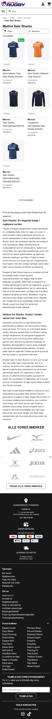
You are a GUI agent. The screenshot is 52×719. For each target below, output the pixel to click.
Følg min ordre (9, 579)
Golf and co (7, 650)
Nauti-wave (7, 662)
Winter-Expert (33, 666)
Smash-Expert (34, 637)
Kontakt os (26, 509)
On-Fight (6, 666)
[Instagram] (23, 714)
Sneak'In (31, 640)
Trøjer (12, 17)
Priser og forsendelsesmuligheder (18, 614)
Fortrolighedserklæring (13, 617)
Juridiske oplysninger (12, 608)
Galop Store (7, 647)
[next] (50, 457)
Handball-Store (9, 653)
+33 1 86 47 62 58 (26, 517)
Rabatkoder (7, 585)
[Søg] (9, 11)
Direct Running (9, 634)
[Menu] (3, 11)
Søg (14, 11)
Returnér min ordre (11, 582)
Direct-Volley (8, 637)
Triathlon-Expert (34, 656)
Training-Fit (32, 650)
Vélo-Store (32, 662)
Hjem (5, 17)
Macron (6, 70)
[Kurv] (49, 4)
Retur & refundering (11, 604)
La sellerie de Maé (11, 656)
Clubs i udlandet (24, 17)
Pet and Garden (34, 631)
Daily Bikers (8, 631)
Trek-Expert (32, 653)
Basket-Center (9, 627)
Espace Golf (8, 640)
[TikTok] (29, 714)
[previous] (2, 457)
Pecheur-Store (34, 627)
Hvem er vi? (7, 595)
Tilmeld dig (26, 696)
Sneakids (31, 643)
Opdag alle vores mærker (26, 486)
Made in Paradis (10, 659)
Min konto (6, 573)
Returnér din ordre (26, 558)
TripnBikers (32, 659)
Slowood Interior (35, 634)
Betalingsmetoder (10, 611)
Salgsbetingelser (10, 601)
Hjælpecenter (8, 576)
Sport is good (33, 647)
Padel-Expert (8, 669)
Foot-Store (7, 643)
